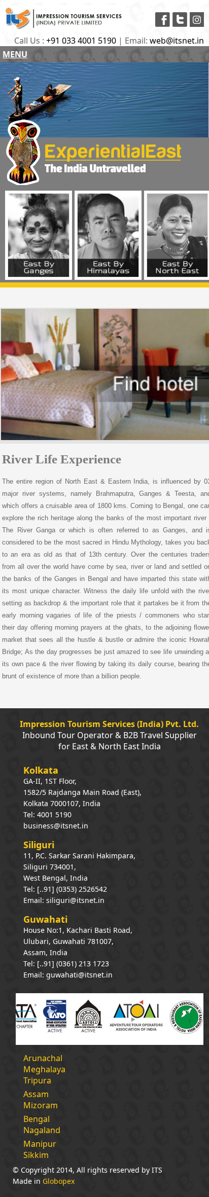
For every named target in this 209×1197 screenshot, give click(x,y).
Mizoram (40, 1105)
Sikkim (36, 1154)
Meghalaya (44, 1069)
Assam (36, 1094)
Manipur (39, 1143)
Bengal (36, 1119)
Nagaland (41, 1130)
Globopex (59, 1181)
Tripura (37, 1080)
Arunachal (42, 1058)
